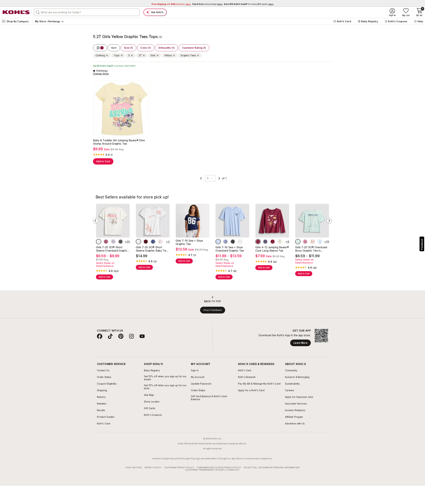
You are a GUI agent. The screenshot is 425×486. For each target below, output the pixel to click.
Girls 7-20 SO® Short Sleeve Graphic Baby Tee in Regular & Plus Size (152, 249)
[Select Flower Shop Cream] (98, 241)
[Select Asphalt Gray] (232, 241)
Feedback (422, 244)
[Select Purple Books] (265, 241)
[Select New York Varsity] (153, 241)
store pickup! (207, 4)
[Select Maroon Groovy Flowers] (272, 241)
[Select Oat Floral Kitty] (280, 241)
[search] (38, 12)
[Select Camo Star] (160, 241)
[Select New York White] (240, 241)
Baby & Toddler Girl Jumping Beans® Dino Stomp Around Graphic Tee (119, 142)
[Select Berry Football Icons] (258, 241)
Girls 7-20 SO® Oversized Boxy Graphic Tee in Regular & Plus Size (311, 249)
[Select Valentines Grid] (312, 241)
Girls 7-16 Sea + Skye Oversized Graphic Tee (229, 249)
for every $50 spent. (249, 4)
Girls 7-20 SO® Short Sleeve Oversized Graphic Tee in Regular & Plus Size (112, 249)
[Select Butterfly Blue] (218, 241)
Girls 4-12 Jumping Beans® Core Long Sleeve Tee (272, 249)
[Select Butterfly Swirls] (106, 241)
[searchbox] (86, 12)
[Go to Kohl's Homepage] (16, 12)
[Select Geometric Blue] (319, 241)
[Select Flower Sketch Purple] (113, 241)
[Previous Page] (201, 178)
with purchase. (171, 4)
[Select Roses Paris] (138, 241)
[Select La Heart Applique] (145, 241)
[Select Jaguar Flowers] (120, 241)
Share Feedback (212, 310)
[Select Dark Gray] (225, 241)
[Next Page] (219, 178)
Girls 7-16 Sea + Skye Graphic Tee (189, 242)
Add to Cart (103, 161)
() (111, 155)
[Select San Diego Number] (305, 241)
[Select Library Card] (297, 241)
